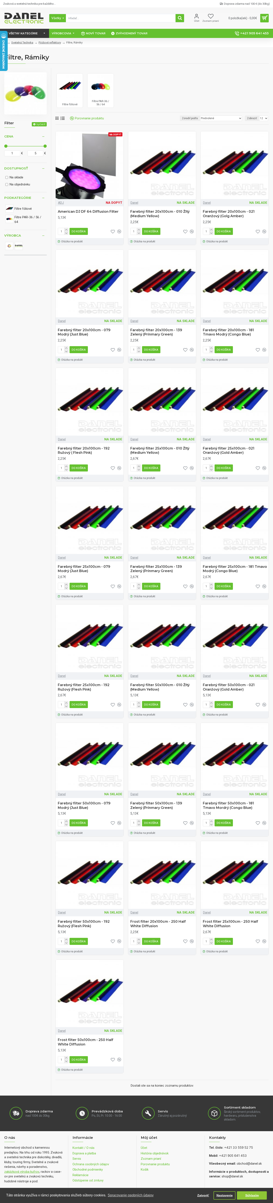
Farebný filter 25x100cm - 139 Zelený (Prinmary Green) (156, 569)
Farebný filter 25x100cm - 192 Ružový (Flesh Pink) (83, 687)
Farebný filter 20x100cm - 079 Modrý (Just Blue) (84, 332)
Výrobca (12, 235)
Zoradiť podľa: (190, 118)
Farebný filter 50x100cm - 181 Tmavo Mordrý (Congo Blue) (228, 805)
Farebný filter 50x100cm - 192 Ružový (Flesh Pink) (84, 924)
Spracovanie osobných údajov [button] (131, 1195)
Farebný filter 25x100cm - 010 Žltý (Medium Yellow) (159, 450)
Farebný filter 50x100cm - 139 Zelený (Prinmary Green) (156, 805)
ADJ (61, 203)
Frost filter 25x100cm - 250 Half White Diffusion (230, 924)
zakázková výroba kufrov (21, 1172)
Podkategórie (17, 198)
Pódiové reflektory (50, 42)
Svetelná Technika (22, 42)
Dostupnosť (16, 168)
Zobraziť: (252, 118)
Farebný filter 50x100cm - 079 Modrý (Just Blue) (84, 805)
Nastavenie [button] (224, 1195)
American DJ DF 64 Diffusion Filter (88, 212)
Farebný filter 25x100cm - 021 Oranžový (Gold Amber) (228, 450)
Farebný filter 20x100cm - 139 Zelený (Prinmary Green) (156, 332)
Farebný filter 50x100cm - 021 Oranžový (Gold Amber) (229, 687)
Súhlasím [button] (252, 1195)
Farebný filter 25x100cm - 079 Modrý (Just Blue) (84, 569)
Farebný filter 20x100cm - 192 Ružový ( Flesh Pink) (84, 450)
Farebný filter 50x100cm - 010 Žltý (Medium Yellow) (160, 687)
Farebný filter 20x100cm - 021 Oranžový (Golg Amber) (229, 214)
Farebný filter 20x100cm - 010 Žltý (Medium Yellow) (160, 214)
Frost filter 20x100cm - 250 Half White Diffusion (158, 924)
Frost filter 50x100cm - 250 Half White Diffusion (85, 1042)
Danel (134, 203)
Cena (8, 136)
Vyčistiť (40, 124)
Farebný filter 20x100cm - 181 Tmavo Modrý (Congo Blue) (228, 332)
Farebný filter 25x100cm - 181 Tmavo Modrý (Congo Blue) (235, 569)
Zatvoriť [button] (203, 1195)
